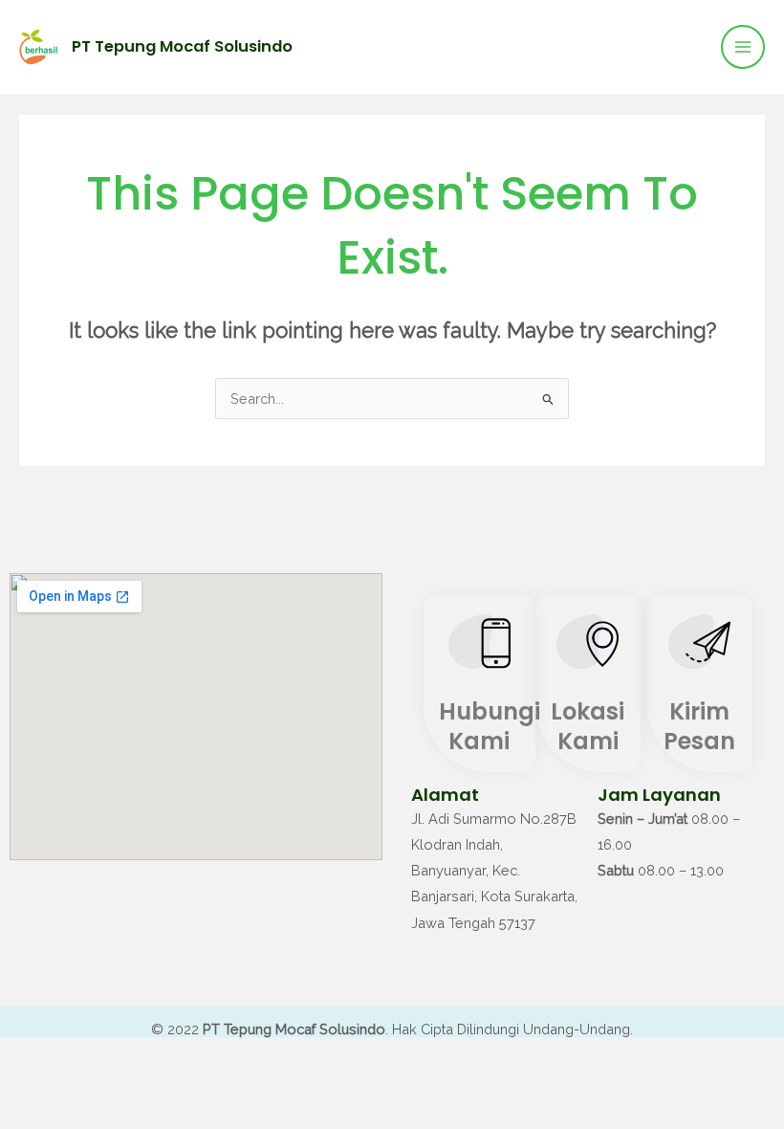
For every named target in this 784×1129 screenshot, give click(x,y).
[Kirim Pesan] (699, 646)
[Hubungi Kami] (479, 646)
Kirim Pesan (699, 726)
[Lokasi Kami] (587, 646)
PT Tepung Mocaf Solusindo (182, 46)
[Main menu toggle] (743, 47)
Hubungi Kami (489, 726)
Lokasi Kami (587, 726)
